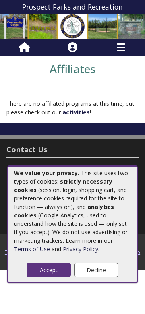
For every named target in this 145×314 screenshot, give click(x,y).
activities (76, 112)
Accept (49, 270)
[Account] (72, 47)
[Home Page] (24, 47)
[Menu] (121, 47)
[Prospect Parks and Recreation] (72, 26)
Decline (96, 270)
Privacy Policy (80, 249)
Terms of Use (32, 249)
